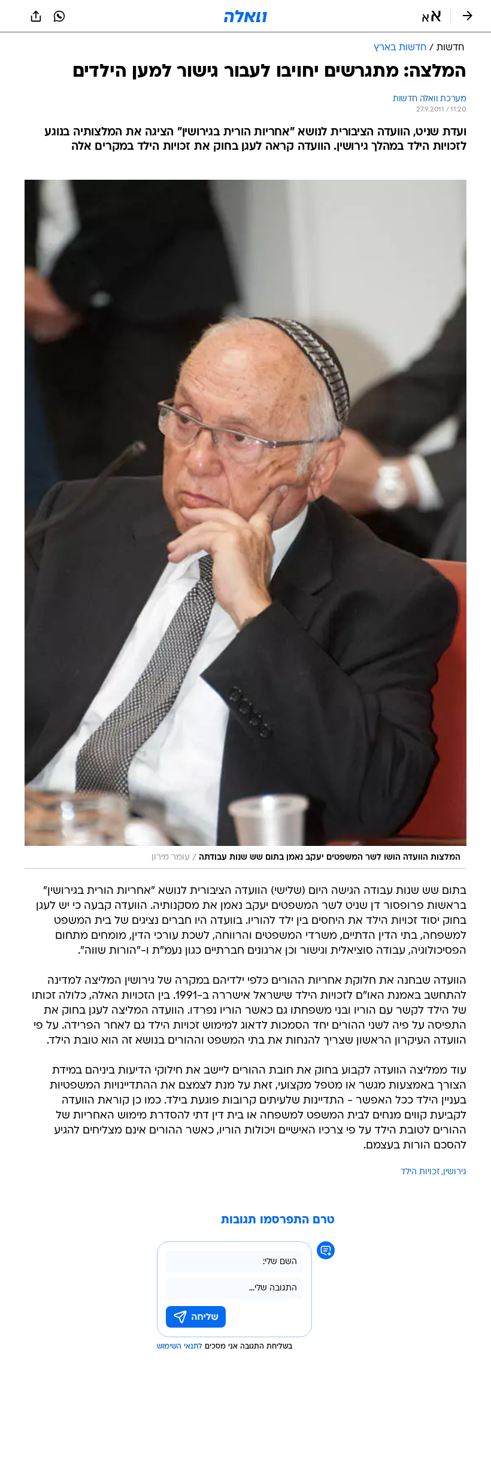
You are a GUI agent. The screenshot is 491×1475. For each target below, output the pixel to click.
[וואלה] (245, 16)
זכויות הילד (420, 1172)
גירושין (454, 1172)
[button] (431, 16)
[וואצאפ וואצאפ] (59, 16)
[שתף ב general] (36, 16)
